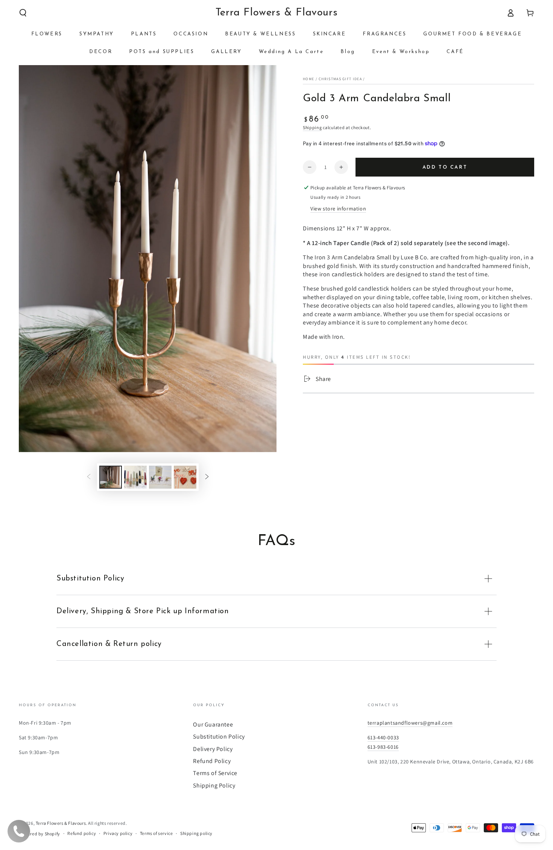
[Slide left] (89, 477)
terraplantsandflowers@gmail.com (410, 722)
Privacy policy (117, 833)
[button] (23, 13)
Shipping (312, 127)
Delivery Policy (212, 749)
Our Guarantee (213, 724)
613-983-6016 (383, 746)
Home (308, 78)
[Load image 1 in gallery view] (110, 477)
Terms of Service (215, 773)
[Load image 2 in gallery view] (135, 477)
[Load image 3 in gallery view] (160, 477)
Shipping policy (196, 833)
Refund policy (81, 833)
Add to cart (445, 167)
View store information (338, 208)
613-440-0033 (383, 737)
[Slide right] (207, 477)
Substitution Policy (219, 736)
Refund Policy (212, 761)
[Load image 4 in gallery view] (185, 477)
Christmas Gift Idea (340, 78)
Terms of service (156, 833)
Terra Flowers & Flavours (61, 823)
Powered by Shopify (39, 833)
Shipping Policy (214, 785)
